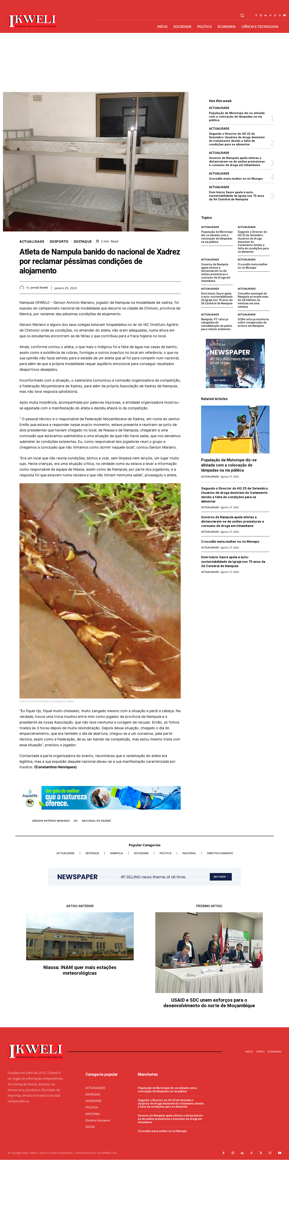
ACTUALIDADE (32, 241)
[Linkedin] (265, 15)
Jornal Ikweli (39, 287)
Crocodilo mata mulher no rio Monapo (236, 178)
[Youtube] (284, 15)
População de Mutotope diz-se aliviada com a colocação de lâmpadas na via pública (237, 116)
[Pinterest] (168, 288)
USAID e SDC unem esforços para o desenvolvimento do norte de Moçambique (209, 1003)
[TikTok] (270, 15)
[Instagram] (261, 15)
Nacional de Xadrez (96, 820)
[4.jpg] (100, 812)
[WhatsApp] (279, 15)
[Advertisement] (144, 62)
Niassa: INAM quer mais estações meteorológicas (79, 970)
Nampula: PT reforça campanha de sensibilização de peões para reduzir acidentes (216, 324)
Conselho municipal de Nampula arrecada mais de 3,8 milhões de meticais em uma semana (253, 300)
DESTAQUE (83, 241)
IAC (76, 820)
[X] (275, 15)
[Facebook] (256, 15)
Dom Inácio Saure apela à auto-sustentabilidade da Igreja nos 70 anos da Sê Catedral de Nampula (236, 195)
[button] (242, 15)
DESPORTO (59, 241)
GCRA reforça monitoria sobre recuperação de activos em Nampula (253, 323)
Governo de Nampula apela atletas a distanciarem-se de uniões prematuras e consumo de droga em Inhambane (237, 161)
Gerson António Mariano (51, 820)
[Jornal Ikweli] (22, 287)
